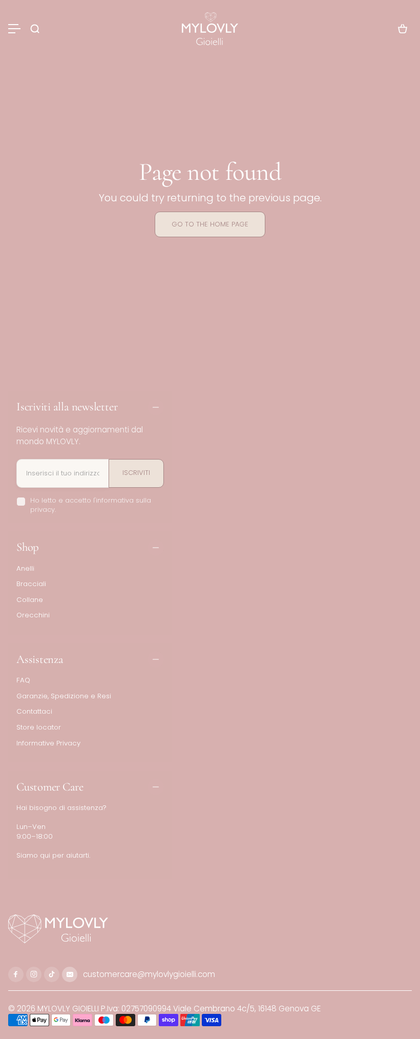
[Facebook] (16, 974)
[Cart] (403, 29)
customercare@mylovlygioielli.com (148, 974)
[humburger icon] (14, 29)
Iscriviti (136, 472)
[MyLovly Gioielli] (210, 28)
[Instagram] (33, 974)
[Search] (35, 29)
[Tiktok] (51, 974)
